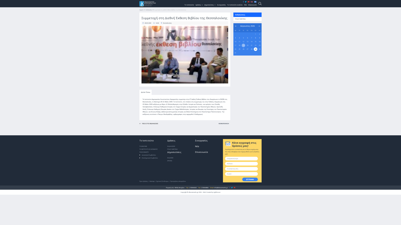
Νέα (245, 5)
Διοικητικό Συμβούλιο (149, 155)
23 (259, 45)
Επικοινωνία (252, 5)
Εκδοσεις (170, 158)
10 (235, 42)
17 (235, 45)
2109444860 (204, 188)
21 (251, 45)
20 (247, 45)
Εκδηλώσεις (240, 15)
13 (247, 42)
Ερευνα (169, 161)
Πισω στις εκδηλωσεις (150, 123)
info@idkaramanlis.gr (221, 188)
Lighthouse (216, 192)
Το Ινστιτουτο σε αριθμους (148, 149)
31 (235, 53)
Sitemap (152, 181)
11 (239, 42)
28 (251, 49)
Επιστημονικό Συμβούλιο (150, 158)
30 (259, 49)
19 (243, 45)
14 (251, 42)
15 (255, 42)
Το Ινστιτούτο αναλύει (235, 5)
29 (255, 49)
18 (239, 45)
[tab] (145, 92)
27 (247, 49)
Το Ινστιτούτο (189, 5)
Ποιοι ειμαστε (144, 152)
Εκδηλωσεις (171, 146)
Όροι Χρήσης (143, 181)
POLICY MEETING (240, 19)
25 (239, 49)
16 (259, 42)
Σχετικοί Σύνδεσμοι (162, 181)
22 (255, 45)
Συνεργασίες (221, 5)
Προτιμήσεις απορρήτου (178, 181)
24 (235, 49)
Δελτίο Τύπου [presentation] (145, 92)
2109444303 (193, 188)
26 (243, 49)
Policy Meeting (172, 149)
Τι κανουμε (143, 146)
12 (243, 42)
